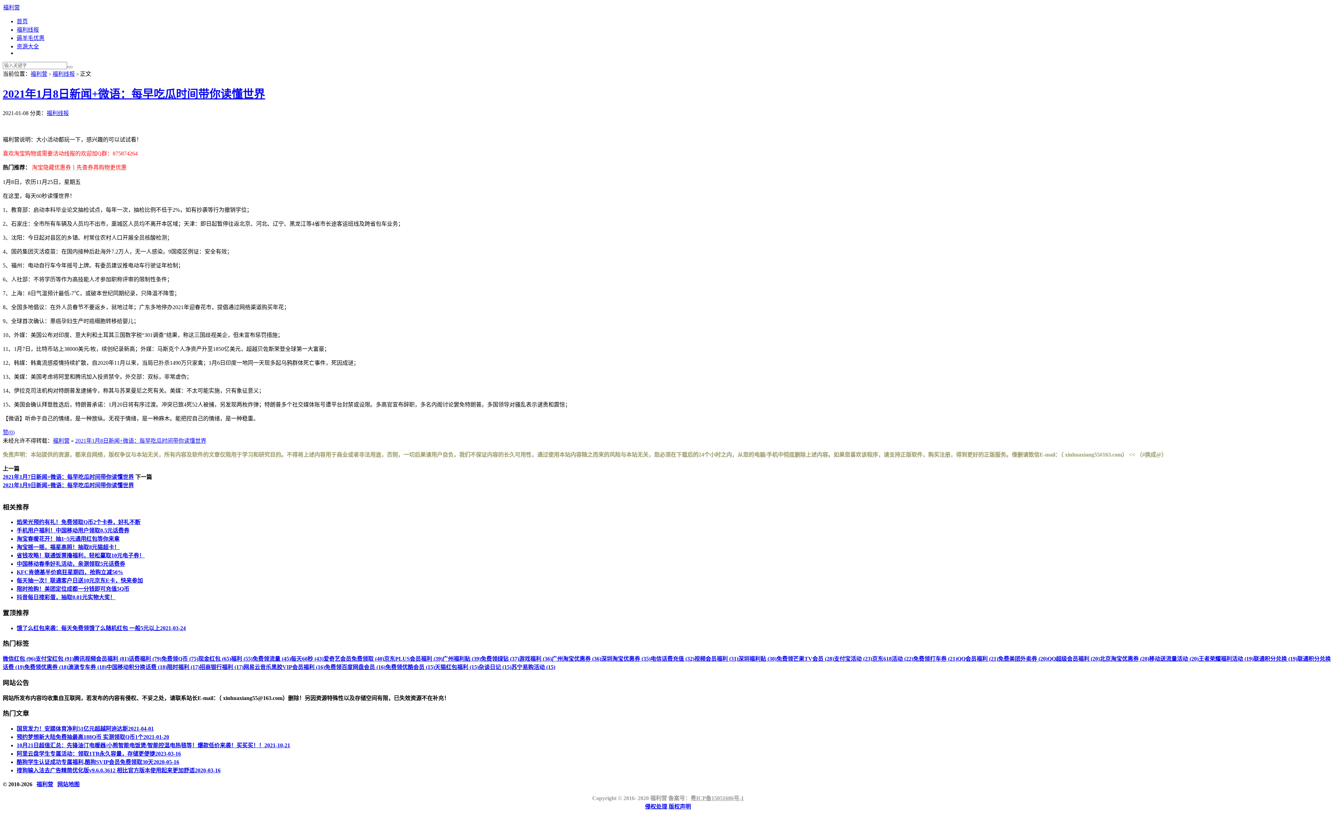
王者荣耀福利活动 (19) (1226, 659)
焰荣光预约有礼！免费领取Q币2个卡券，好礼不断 (79, 522)
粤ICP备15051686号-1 (717, 798)
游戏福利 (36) (535, 659)
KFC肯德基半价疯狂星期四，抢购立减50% (70, 572)
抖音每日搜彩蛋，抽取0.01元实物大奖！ (66, 597)
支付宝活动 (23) (853, 659)
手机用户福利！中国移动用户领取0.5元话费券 (73, 530)
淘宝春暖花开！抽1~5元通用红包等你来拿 (68, 539)
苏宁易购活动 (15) (533, 667)
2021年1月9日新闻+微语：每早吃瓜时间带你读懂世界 (68, 485)
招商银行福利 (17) (222, 667)
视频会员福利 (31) (716, 659)
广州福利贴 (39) (462, 659)
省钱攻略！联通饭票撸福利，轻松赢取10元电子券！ (81, 555)
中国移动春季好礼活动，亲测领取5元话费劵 (71, 564)
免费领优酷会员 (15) (410, 667)
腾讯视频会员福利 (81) (101, 659)
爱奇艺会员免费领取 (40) (354, 659)
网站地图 (68, 784)
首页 (22, 21)
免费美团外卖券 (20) (1023, 659)
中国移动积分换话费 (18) (136, 667)
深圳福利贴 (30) (757, 659)
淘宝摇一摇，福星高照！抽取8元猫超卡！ (68, 547)
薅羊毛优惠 (31, 38)
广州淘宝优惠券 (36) (576, 659)
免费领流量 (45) (272, 659)
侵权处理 (656, 807)
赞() (9, 432)
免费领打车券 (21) (935, 659)
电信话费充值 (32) (672, 659)
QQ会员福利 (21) (977, 659)
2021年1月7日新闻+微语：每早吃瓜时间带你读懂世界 (68, 477)
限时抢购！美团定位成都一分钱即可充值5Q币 (73, 589)
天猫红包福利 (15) (457, 667)
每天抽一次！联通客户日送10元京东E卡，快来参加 (80, 580)
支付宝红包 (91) (54, 659)
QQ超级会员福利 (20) (1074, 659)
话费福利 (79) (145, 659)
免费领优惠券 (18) (46, 667)
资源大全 (28, 46)
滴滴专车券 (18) (87, 667)
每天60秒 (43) (307, 659)
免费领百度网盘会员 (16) (355, 667)
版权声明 (680, 807)
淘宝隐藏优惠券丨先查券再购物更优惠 (79, 167)
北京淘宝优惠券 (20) (1124, 659)
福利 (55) (242, 659)
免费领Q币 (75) (179, 659)
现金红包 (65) (214, 659)
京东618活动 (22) (892, 659)
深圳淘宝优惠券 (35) (626, 659)
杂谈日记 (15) (495, 667)
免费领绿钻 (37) (500, 659)
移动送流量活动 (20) (1174, 659)
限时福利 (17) (183, 667)
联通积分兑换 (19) (1275, 659)
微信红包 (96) (19, 659)
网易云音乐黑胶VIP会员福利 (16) (284, 667)
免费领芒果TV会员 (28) (805, 659)
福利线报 (28, 30)
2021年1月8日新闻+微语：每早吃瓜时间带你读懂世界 (134, 94)
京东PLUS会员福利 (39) (413, 659)
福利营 (11, 7)
